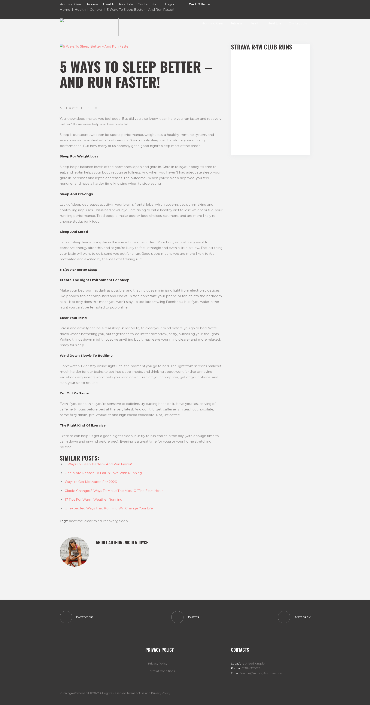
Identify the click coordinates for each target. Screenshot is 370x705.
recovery (110, 521)
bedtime (76, 521)
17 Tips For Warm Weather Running (93, 499)
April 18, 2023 (69, 107)
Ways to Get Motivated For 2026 (91, 482)
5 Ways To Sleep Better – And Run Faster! (98, 464)
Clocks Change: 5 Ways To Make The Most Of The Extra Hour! (114, 491)
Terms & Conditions (161, 671)
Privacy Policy (157, 663)
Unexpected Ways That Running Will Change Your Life (109, 508)
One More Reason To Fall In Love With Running (103, 473)
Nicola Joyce (136, 542)
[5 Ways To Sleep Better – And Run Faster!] (141, 46)
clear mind (93, 521)
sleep (123, 521)
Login (169, 4)
